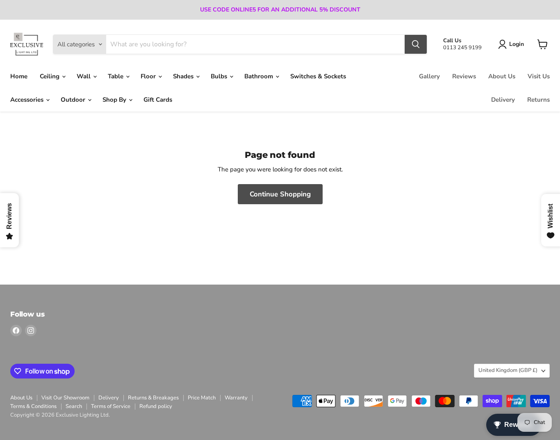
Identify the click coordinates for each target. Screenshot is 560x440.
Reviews (464, 76)
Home (18, 76)
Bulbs (220, 76)
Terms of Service (110, 406)
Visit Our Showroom (65, 397)
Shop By (115, 100)
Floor (149, 76)
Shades (184, 76)
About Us (501, 76)
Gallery (429, 76)
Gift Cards (157, 100)
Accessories (27, 100)
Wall (84, 76)
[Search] (416, 44)
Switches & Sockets (318, 76)
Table (116, 76)
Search (74, 406)
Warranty (236, 397)
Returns (538, 100)
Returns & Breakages (153, 397)
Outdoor (74, 100)
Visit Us (539, 76)
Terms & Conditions (33, 406)
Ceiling (50, 76)
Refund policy (155, 406)
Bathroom (259, 76)
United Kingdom (507, 370)
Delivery (503, 100)
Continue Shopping (280, 194)
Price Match (202, 397)
